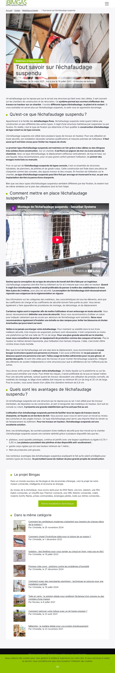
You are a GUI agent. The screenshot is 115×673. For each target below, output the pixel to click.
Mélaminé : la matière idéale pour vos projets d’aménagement (58, 626)
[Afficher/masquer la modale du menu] (107, 3)
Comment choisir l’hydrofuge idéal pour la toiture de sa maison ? (59, 536)
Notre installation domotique (57, 503)
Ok (57, 666)
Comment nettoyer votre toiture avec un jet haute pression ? (57, 611)
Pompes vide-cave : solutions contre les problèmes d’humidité (58, 566)
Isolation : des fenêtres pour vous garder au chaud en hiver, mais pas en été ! (66, 551)
